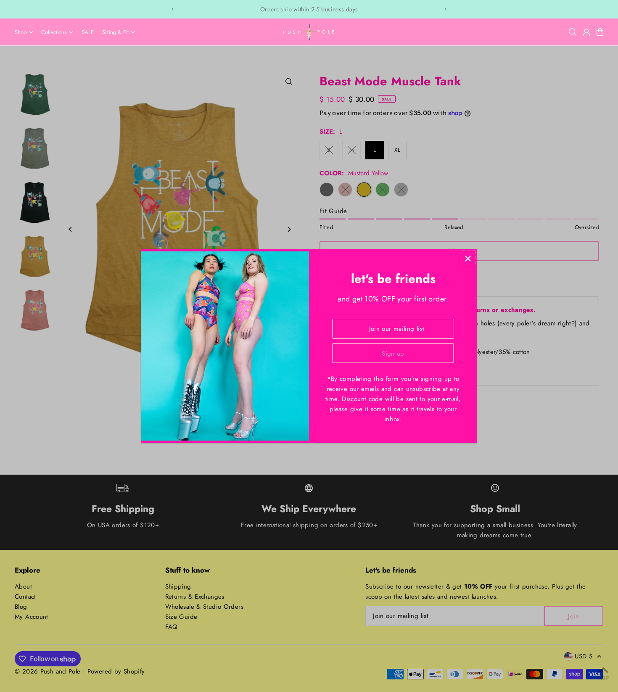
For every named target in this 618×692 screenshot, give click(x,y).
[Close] (467, 258)
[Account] (586, 32)
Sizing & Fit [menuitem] (115, 32)
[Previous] (173, 9)
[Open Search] (572, 32)
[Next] (445, 9)
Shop (20, 32)
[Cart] (600, 32)
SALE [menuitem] (88, 32)
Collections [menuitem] (53, 32)
